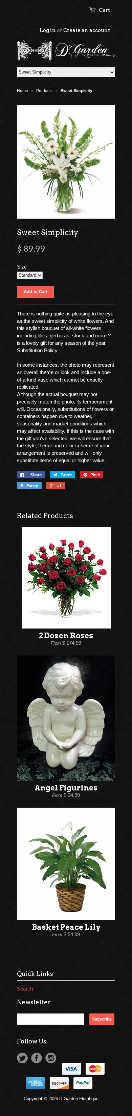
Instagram (50, 1058)
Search (25, 989)
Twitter (22, 1058)
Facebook (36, 1058)
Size (22, 267)
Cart (104, 10)
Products (44, 90)
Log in (48, 30)
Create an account (86, 30)
